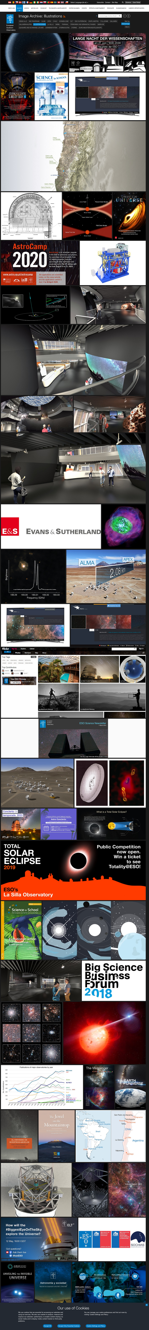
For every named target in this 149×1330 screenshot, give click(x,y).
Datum (127, 27)
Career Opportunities (136, 8)
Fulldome (104, 21)
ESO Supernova (80, 21)
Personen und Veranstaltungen (83, 24)
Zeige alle (23, 21)
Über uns (11, 8)
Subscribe (100, 2)
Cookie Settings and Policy (96, 1326)
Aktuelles (34, 8)
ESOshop (44, 8)
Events (84, 8)
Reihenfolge (125, 24)
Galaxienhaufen (25, 24)
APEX (49, 21)
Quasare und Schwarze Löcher (31, 28)
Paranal (65, 24)
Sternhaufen (64, 28)
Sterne (74, 28)
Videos (26, 8)
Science (128, 2)
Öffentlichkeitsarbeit (97, 8)
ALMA (43, 21)
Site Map (115, 2)
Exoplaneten (93, 21)
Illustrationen (39, 24)
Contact (107, 2)
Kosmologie (63, 21)
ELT (72, 21)
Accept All (47, 1326)
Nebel (58, 24)
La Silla (50, 24)
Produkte (110, 8)
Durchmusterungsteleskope (90, 28)
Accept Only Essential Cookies (68, 1326)
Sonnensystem (51, 28)
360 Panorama (34, 21)
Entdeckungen (74, 8)
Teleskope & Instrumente (58, 8)
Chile (55, 21)
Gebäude (101, 24)
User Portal (136, 2)
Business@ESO (121, 8)
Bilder (19, 8)
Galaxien (113, 21)
